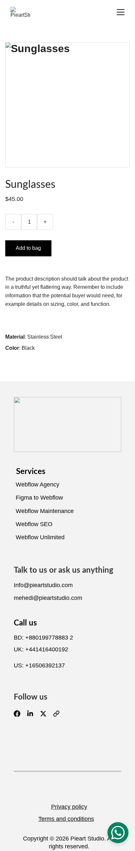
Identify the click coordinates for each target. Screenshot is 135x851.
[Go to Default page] (56, 713)
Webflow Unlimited (40, 537)
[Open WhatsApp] (117, 832)
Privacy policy (69, 806)
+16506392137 (45, 665)
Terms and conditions (66, 819)
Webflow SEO (34, 524)
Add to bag (28, 248)
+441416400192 (46, 649)
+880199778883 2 (49, 637)
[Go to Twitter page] (46, 713)
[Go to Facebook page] (20, 713)
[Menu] (121, 12)
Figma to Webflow (39, 497)
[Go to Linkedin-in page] (33, 713)
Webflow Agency (37, 484)
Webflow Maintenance (45, 511)
